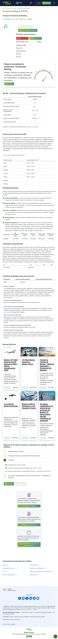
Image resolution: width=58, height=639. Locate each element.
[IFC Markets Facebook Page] (19, 598)
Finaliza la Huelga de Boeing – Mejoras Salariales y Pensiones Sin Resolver (47, 365)
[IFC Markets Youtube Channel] (34, 598)
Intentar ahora (9, 84)
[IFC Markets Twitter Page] (26, 598)
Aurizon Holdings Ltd (9, 574)
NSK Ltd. (5, 565)
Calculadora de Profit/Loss (29, 525)
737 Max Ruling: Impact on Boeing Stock (28, 362)
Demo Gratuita (20, 483)
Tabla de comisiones (32, 127)
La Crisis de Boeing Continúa (11, 405)
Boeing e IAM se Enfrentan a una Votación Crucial (29, 406)
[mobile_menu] (54, 3)
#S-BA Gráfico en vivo (25, 27)
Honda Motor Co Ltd (9, 568)
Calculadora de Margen (29, 506)
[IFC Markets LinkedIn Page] (30, 598)
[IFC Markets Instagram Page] (23, 598)
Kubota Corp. (34, 574)
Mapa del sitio (17, 619)
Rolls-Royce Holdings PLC (37, 568)
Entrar (39, 3)
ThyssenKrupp (34, 565)
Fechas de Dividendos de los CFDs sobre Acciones (29, 544)
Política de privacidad (9, 624)
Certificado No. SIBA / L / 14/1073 (29, 609)
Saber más (7, 387)
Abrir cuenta (46, 3)
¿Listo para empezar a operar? (27, 30)
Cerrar (29, 636)
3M (4, 571)
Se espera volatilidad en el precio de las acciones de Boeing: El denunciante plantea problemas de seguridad (46, 412)
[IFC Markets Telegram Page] (37, 598)
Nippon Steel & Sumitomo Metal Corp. (41, 571)
